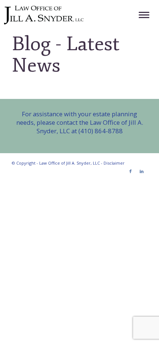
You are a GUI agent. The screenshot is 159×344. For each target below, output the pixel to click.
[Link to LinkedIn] (141, 171)
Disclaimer (114, 163)
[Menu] (140, 15)
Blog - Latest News (65, 55)
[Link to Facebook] (130, 171)
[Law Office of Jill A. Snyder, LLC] (64, 15)
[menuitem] (140, 15)
